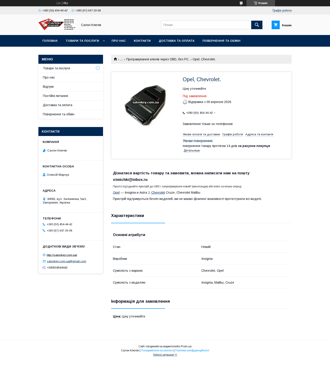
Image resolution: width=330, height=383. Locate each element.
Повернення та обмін (221, 40)
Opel (116, 192)
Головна (49, 40)
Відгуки (48, 86)
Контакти (142, 40)
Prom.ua (186, 346)
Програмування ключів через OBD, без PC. (157, 59)
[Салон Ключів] (57, 29)
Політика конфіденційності (192, 350)
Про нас (119, 40)
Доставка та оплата (176, 40)
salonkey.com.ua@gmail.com (66, 261)
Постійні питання (55, 96)
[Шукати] (256, 25)
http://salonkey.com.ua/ (62, 254)
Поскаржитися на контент (157, 350)
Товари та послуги (82, 40)
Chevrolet (158, 192)
